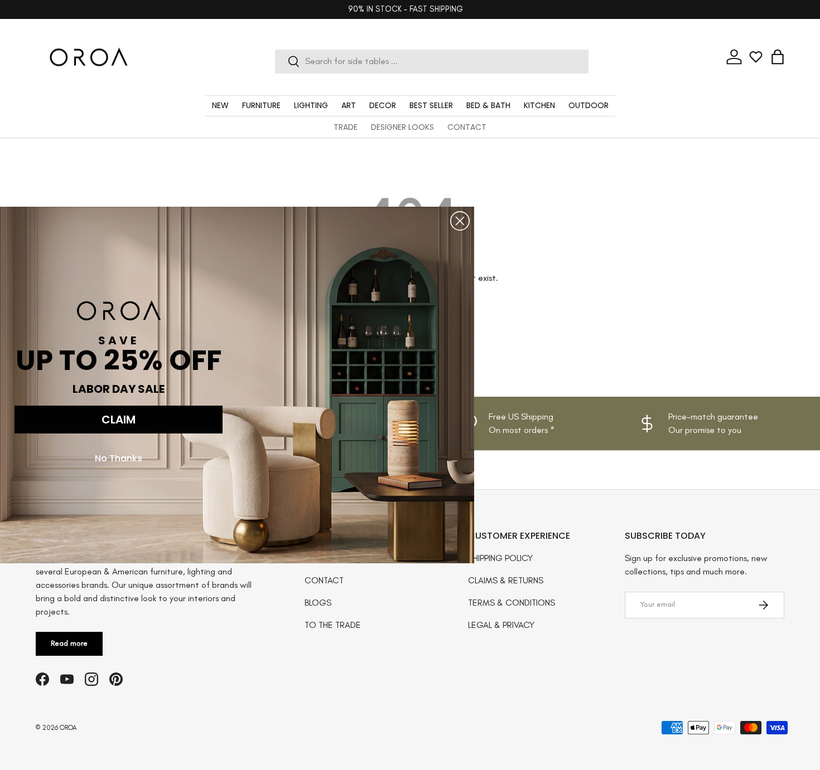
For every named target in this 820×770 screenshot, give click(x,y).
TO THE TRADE (333, 625)
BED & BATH (488, 105)
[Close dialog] (460, 221)
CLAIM (119, 419)
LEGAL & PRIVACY (501, 625)
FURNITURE (261, 105)
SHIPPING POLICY (500, 558)
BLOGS (318, 602)
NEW (220, 105)
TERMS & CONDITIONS (511, 602)
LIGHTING (311, 105)
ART (348, 105)
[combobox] (432, 61)
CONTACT (466, 127)
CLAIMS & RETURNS (505, 580)
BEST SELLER (431, 105)
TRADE (346, 127)
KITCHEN (539, 105)
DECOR (382, 105)
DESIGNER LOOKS (402, 127)
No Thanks (118, 458)
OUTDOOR (588, 105)
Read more (69, 643)
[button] (777, 57)
